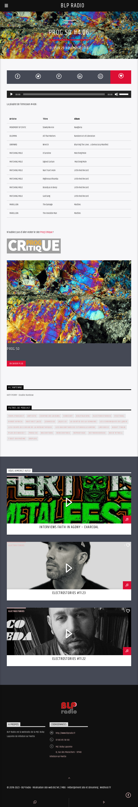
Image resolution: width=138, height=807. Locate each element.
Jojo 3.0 (62, 421)
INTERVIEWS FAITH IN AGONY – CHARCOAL (68, 527)
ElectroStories (102, 416)
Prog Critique (46, 232)
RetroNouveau (97, 433)
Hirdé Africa (15, 421)
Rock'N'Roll (116, 433)
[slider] (124, 94)
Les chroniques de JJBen (113, 421)
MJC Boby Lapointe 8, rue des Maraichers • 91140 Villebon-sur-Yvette (66, 751)
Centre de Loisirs (50, 416)
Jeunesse (50, 421)
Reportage (79, 433)
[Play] (11, 94)
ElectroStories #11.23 (69, 593)
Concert (68, 416)
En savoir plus (16, 363)
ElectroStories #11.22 (69, 659)
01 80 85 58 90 (63, 740)
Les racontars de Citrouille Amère (75, 427)
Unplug (33, 438)
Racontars (47, 433)
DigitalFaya (82, 416)
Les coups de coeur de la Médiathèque (30, 427)
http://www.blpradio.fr (65, 733)
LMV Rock (104, 427)
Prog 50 (69, 24)
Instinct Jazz (34, 421)
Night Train (118, 427)
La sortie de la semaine (83, 421)
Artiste (31, 416)
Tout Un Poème (16, 438)
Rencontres (63, 433)
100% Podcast (16, 416)
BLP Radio (72, 5)
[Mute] (116, 94)
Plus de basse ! (16, 433)
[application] (69, 94)
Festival (119, 416)
